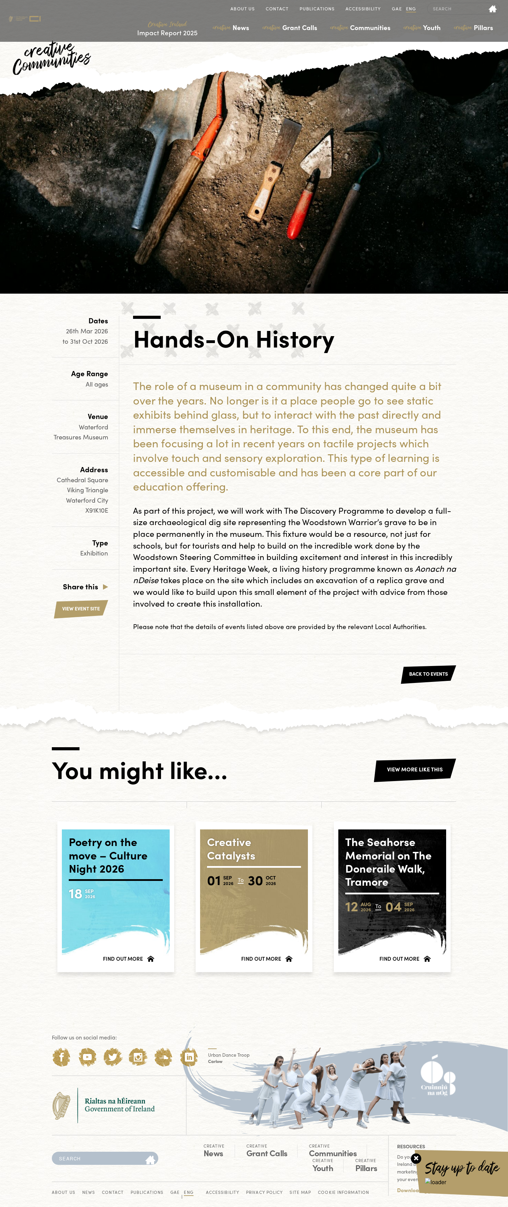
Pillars (473, 27)
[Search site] (493, 8)
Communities (360, 27)
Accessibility (363, 9)
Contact (277, 9)
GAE (397, 9)
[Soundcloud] (163, 1057)
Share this (80, 586)
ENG (411, 9)
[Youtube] (87, 1057)
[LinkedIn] (189, 1057)
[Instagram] (138, 1057)
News (231, 27)
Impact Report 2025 (167, 28)
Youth (422, 27)
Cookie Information (343, 1192)
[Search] (150, 1160)
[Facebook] (62, 1057)
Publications (317, 9)
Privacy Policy (264, 1192)
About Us (243, 9)
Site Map (300, 1192)
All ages (97, 384)
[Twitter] (113, 1057)
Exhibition (94, 553)
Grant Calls (290, 27)
